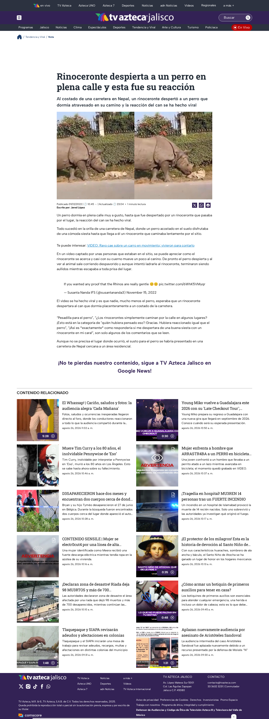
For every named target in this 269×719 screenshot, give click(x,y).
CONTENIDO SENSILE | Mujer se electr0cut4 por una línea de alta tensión (90, 541)
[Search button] (248, 17)
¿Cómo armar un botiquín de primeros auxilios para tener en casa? (215, 587)
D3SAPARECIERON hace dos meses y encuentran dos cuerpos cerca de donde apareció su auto (97, 496)
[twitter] (21, 688)
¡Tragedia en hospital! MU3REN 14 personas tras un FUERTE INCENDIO (214, 496)
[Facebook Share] (208, 205)
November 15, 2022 (142, 292)
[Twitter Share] (194, 205)
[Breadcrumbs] (21, 36)
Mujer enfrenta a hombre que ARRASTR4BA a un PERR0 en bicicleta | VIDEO (216, 451)
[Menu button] (33, 17)
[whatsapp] (48, 687)
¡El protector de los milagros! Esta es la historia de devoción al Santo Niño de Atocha (215, 541)
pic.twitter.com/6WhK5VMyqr (182, 284)
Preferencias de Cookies (174, 699)
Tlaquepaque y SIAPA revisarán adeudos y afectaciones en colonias (93, 632)
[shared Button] (201, 205)
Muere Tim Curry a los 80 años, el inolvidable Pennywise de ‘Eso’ (91, 451)
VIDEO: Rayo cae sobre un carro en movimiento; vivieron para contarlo (140, 245)
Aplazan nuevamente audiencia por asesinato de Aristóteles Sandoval (213, 632)
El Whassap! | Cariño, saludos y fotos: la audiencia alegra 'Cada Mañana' (97, 405)
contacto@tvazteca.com (222, 682)
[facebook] (42, 688)
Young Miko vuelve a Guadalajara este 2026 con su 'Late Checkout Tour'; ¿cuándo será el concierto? (215, 405)
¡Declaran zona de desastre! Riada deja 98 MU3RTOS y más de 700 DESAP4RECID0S (95, 587)
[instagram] (28, 688)
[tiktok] (35, 688)
